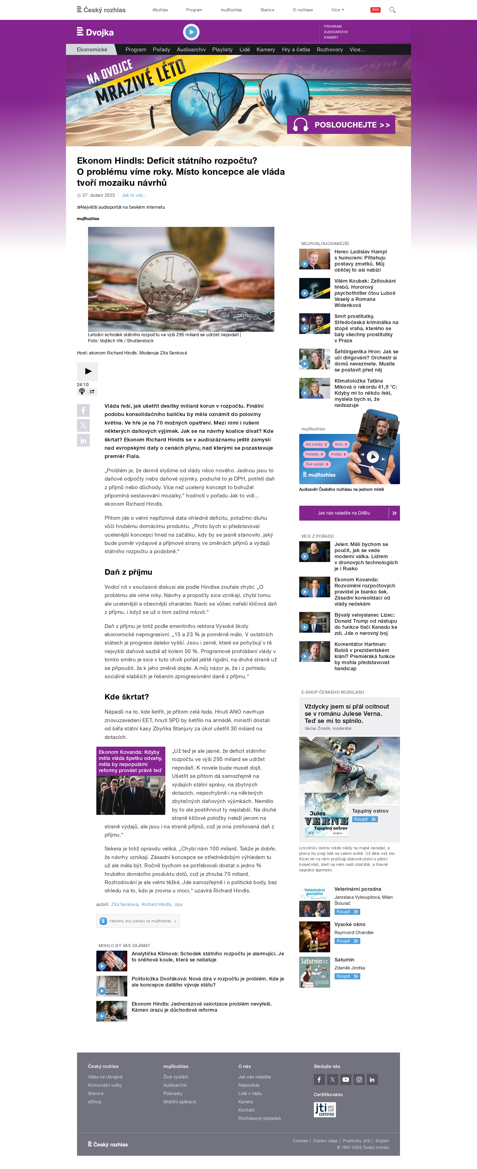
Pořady (161, 49)
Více (357, 49)
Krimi (339, 444)
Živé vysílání (315, 464)
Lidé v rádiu (250, 1093)
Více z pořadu (317, 536)
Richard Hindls (156, 904)
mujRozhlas (231, 10)
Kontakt (247, 1110)
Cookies (300, 1141)
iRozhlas (160, 10)
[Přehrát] (87, 371)
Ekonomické (92, 49)
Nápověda (249, 1085)
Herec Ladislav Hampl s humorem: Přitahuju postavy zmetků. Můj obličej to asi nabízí (361, 261)
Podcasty (173, 1093)
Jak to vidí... (134, 195)
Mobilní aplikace (179, 1101)
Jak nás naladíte (255, 1077)
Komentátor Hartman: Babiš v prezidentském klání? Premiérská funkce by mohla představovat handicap (365, 656)
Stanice (267, 10)
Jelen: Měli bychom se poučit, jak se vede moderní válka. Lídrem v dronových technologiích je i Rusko (366, 556)
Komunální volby (105, 1085)
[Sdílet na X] (83, 425)
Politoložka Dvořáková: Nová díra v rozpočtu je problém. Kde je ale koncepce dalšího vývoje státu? (208, 982)
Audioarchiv (336, 32)
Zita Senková (124, 904)
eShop (94, 1101)
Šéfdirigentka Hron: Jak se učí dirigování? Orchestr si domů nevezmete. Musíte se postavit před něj (366, 361)
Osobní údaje (325, 1141)
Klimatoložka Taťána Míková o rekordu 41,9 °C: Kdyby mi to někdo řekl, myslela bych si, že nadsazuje (366, 393)
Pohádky (312, 454)
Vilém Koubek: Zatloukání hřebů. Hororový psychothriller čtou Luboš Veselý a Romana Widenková (365, 293)
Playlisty (222, 49)
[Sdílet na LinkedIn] (83, 440)
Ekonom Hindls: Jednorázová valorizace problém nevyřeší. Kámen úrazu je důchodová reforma (202, 1007)
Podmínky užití (356, 1141)
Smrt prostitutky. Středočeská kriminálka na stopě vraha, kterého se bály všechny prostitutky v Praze (366, 328)
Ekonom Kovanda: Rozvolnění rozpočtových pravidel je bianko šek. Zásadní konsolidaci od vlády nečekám (365, 592)
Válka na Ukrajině (105, 1077)
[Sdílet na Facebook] (83, 410)
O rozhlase (303, 10)
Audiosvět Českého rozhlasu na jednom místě (341, 489)
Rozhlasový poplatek (260, 1118)
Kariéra (246, 1101)
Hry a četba (296, 49)
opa (178, 904)
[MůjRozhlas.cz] (88, 219)
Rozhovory (330, 49)
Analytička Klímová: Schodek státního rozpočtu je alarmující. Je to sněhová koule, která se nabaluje (208, 957)
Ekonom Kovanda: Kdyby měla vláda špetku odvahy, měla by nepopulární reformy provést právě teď (130, 761)
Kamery (331, 37)
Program (194, 10)
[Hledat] (392, 10)
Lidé (245, 49)
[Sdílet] (92, 392)
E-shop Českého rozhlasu (332, 692)
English (382, 1141)
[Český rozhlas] (101, 10)
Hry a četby (314, 444)
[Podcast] (82, 392)
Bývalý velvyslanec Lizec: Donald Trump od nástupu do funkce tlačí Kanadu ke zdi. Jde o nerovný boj (366, 624)
